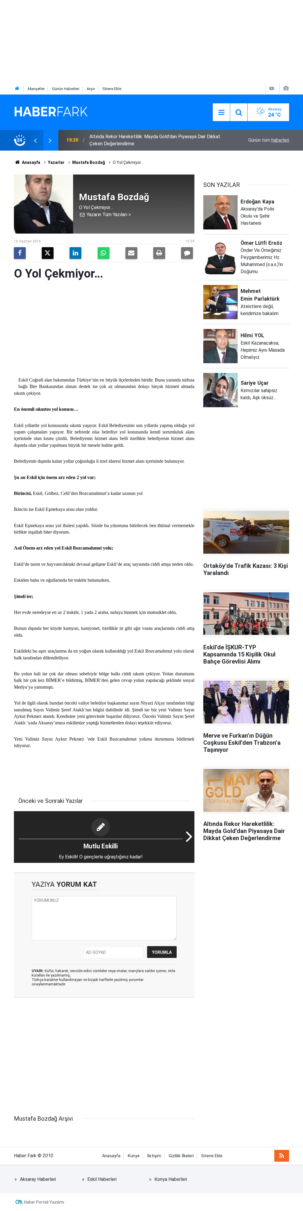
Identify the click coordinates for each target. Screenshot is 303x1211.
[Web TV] (271, 88)
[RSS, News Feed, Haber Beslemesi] (281, 1156)
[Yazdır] (159, 253)
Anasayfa (30, 162)
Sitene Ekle (111, 89)
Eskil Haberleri (102, 1179)
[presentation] (35, 140)
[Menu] (221, 112)
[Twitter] (48, 253)
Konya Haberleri (170, 1179)
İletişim (154, 1155)
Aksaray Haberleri (38, 1179)
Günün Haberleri (65, 89)
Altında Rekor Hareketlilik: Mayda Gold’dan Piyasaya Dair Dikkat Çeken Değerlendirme (154, 140)
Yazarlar (56, 162)
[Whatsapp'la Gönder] (103, 253)
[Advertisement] (151, 41)
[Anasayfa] (17, 89)
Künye (134, 1155)
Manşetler (36, 89)
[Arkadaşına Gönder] (131, 253)
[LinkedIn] (75, 253)
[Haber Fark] (51, 112)
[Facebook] (20, 253)
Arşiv (91, 89)
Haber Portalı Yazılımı (44, 1202)
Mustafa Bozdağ (88, 162)
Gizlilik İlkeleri (181, 1155)
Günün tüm (268, 140)
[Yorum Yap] (187, 253)
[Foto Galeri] (286, 88)
